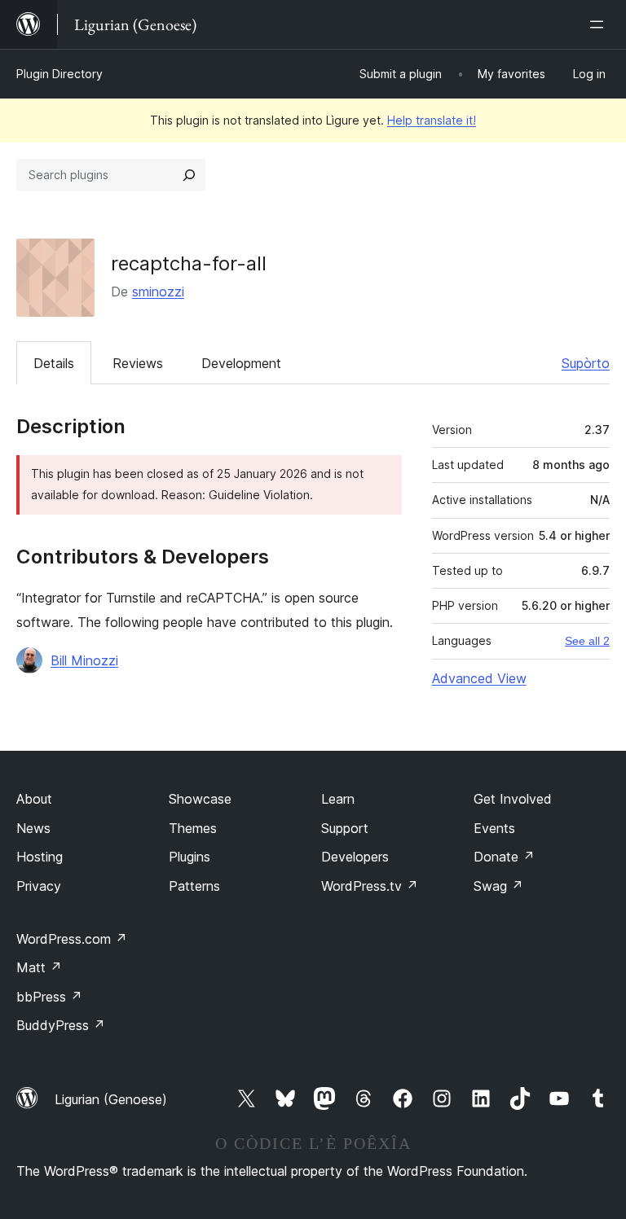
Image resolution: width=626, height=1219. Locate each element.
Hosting (39, 856)
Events (494, 828)
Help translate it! (431, 120)
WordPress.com (71, 939)
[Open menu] (600, 24)
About (34, 799)
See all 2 (587, 640)
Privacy (38, 886)
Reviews (137, 363)
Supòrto (586, 363)
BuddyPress (60, 1025)
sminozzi (158, 291)
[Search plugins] (189, 175)
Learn (338, 799)
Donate (504, 856)
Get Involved (513, 799)
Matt (39, 967)
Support (344, 828)
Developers (355, 856)
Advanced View (479, 678)
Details (53, 363)
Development (241, 363)
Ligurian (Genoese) (111, 1099)
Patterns (194, 886)
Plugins (189, 856)
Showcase (200, 799)
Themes (193, 828)
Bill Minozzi (84, 660)
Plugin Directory (59, 74)
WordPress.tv (369, 886)
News (33, 828)
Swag (498, 886)
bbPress (49, 997)
